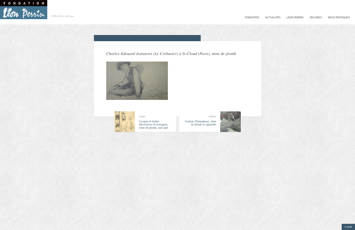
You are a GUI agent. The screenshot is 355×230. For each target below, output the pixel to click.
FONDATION (252, 17)
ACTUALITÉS (272, 17)
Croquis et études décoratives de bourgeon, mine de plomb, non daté (153, 122)
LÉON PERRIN (295, 17)
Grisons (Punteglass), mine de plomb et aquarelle (200, 121)
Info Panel (344, 3)
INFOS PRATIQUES (339, 17)
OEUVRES (316, 17)
